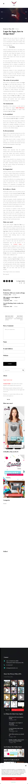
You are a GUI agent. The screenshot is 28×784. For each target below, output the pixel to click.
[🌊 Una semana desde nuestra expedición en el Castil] (7, 683)
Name (5, 342)
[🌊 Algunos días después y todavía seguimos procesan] (14, 683)
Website (5, 355)
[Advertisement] (14, 527)
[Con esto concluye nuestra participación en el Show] (7, 690)
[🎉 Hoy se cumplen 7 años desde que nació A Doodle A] (21, 697)
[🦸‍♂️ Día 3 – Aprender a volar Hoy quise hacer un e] (7, 704)
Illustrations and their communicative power (18, 318)
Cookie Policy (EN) (8, 676)
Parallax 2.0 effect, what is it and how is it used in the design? (16, 740)
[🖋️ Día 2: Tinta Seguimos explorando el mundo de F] (14, 704)
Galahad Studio (17, 244)
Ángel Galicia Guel (7, 380)
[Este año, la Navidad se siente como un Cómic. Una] (21, 690)
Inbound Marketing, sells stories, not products (9, 318)
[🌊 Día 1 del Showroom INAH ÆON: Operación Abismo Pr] (21, 683)
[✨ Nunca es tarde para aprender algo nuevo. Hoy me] (14, 697)
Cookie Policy (13, 782)
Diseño (17, 29)
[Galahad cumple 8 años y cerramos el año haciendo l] (14, 690)
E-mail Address (8, 348)
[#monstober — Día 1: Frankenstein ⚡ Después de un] (7, 697)
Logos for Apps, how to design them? (13, 32)
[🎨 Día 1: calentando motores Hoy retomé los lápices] (21, 704)
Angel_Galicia (21, 281)
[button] (26, 765)
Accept (14, 778)
